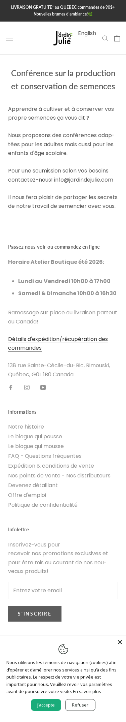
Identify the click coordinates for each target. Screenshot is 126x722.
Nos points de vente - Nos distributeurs (59, 475)
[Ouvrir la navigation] (9, 38)
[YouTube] (43, 387)
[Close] (120, 642)
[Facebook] (10, 387)
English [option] (87, 33)
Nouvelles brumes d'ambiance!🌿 (63, 14)
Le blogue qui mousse (36, 446)
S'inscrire (35, 614)
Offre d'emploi (27, 495)
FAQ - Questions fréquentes (45, 456)
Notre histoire (26, 427)
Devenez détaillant (33, 485)
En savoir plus (87, 691)
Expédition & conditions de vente (51, 466)
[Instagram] (27, 387)
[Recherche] (105, 38)
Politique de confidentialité (43, 505)
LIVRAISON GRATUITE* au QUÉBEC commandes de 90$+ (63, 7)
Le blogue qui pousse (35, 436)
